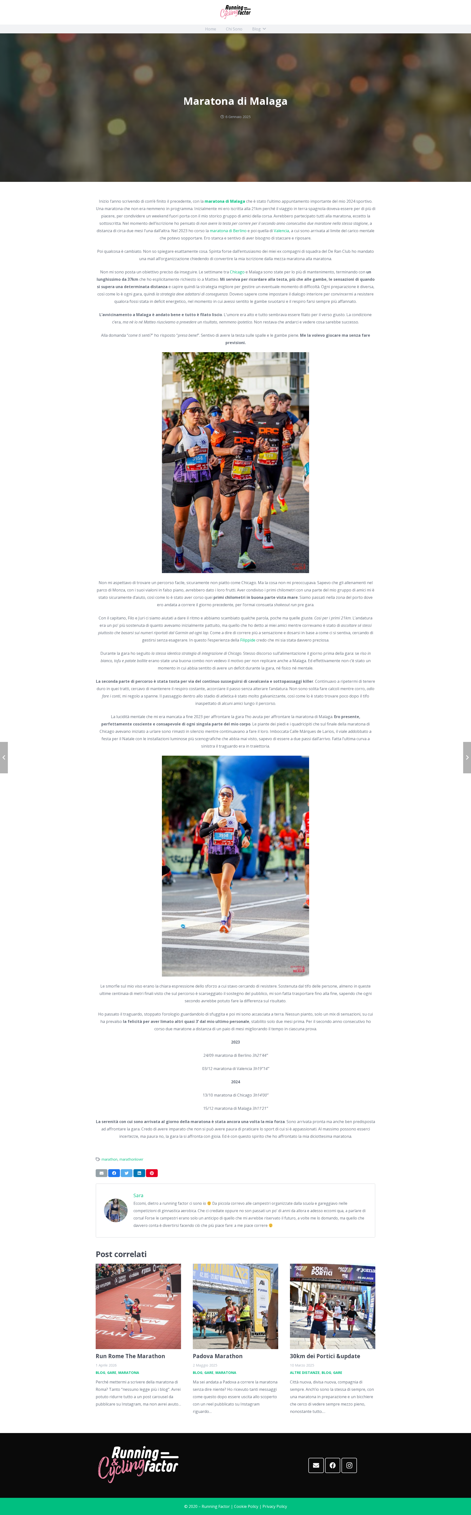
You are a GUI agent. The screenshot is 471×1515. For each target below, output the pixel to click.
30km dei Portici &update (325, 1356)
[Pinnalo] (152, 1173)
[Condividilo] (114, 1173)
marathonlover (131, 1159)
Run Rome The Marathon (130, 1356)
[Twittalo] (126, 1173)
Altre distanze (305, 1372)
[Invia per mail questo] (101, 1173)
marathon (110, 1159)
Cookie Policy (246, 1506)
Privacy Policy (274, 1506)
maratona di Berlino (228, 230)
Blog (100, 1372)
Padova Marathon (218, 1356)
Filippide (247, 640)
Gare (111, 1372)
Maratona (128, 1372)
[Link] (235, 12)
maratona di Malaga (225, 201)
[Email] (316, 1465)
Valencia (281, 230)
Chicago (237, 272)
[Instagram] (349, 1465)
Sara (138, 1195)
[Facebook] (332, 1465)
